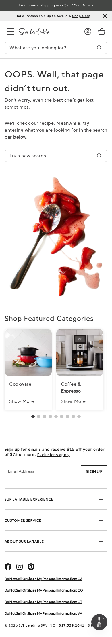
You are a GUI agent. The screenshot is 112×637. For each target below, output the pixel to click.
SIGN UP (94, 471)
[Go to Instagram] (19, 566)
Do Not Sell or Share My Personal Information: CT (43, 602)
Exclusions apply (53, 454)
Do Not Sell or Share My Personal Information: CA (43, 579)
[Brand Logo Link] (46, 31)
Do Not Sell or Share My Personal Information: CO (44, 590)
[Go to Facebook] (8, 566)
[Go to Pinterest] (31, 566)
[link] (101, 31)
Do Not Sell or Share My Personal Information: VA (43, 613)
